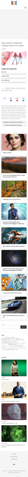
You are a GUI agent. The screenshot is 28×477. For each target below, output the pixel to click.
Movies (2, 399)
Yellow (16, 349)
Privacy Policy (14, 456)
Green (16, 346)
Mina (3, 90)
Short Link (3, 72)
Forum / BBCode (5, 80)
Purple (9, 348)
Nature (3, 348)
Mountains (24, 346)
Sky (13, 348)
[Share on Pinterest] (17, 99)
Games (4, 48)
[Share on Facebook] (11, 99)
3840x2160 (19, 340)
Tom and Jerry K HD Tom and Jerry (12, 293)
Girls (13, 346)
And (14, 341)
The (19, 348)
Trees (21, 348)
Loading (23, 88)
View (2, 349)
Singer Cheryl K (7, 152)
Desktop (12, 344)
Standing (16, 348)
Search (3, 324)
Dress (17, 345)
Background (6, 343)
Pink (6, 348)
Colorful (2, 344)
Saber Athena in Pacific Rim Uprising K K (14, 246)
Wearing (6, 349)
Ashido (13, 88)
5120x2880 (4, 341)
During (20, 344)
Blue (16, 343)
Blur (19, 343)
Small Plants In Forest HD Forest (12, 199)
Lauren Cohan (5, 379)
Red (11, 348)
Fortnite (18, 88)
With (13, 349)
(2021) (2, 338)
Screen (7, 90)
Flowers (3, 346)
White (10, 349)
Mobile (20, 346)
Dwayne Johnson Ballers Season (10, 401)
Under (25, 348)
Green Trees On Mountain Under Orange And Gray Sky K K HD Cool (14, 176)
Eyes (23, 344)
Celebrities (3, 377)
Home (14, 454)
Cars (23, 343)
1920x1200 (17, 338)
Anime (16, 341)
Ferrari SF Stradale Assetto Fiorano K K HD (13, 316)
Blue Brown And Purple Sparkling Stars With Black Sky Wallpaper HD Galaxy (13, 269)
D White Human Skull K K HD (9, 423)
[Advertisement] (14, 24)
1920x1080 (7, 88)
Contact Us (14, 459)
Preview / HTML (5, 76)
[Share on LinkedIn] (23, 99)
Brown (21, 343)
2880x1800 (13, 339)
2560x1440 (5, 340)
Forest (6, 346)
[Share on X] (5, 99)
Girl (11, 346)
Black (13, 343)
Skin (11, 90)
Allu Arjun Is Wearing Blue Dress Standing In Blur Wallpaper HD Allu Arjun (13, 222)
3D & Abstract (4, 421)
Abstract (10, 341)
